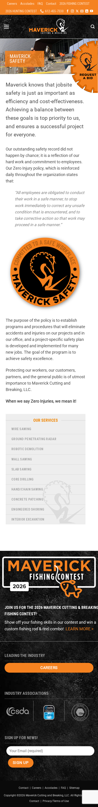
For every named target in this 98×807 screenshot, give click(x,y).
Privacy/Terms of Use (56, 801)
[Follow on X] (77, 11)
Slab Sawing (21, 469)
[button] (6, 27)
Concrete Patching (27, 499)
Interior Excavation (27, 519)
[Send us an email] (81, 11)
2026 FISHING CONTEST (74, 3)
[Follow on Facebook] (67, 11)
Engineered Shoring (27, 509)
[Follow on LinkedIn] (86, 11)
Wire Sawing (21, 429)
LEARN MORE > (79, 629)
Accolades (27, 3)
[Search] (93, 26)
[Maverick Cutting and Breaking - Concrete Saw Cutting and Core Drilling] (49, 26)
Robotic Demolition (27, 449)
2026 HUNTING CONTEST (21, 11)
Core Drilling (22, 479)
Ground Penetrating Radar (33, 439)
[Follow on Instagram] (72, 11)
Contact (51, 3)
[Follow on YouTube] (91, 11)
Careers (12, 3)
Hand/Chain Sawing (27, 489)
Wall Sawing (21, 459)
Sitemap (74, 787)
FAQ (40, 3)
